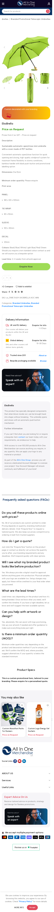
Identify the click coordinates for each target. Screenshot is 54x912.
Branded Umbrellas (21, 303)
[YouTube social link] (19, 761)
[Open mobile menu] (3, 3)
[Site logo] (26, 3)
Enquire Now (26, 266)
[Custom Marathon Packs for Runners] (13, 714)
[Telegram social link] (21, 292)
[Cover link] (26, 380)
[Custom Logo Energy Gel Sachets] (39, 714)
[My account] (48, 3)
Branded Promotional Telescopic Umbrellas (30, 19)
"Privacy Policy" (26, 901)
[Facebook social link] (9, 292)
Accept (32, 907)
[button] (4, 47)
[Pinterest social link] (15, 292)
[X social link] (12, 292)
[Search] (48, 11)
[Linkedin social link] (18, 292)
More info (19, 907)
